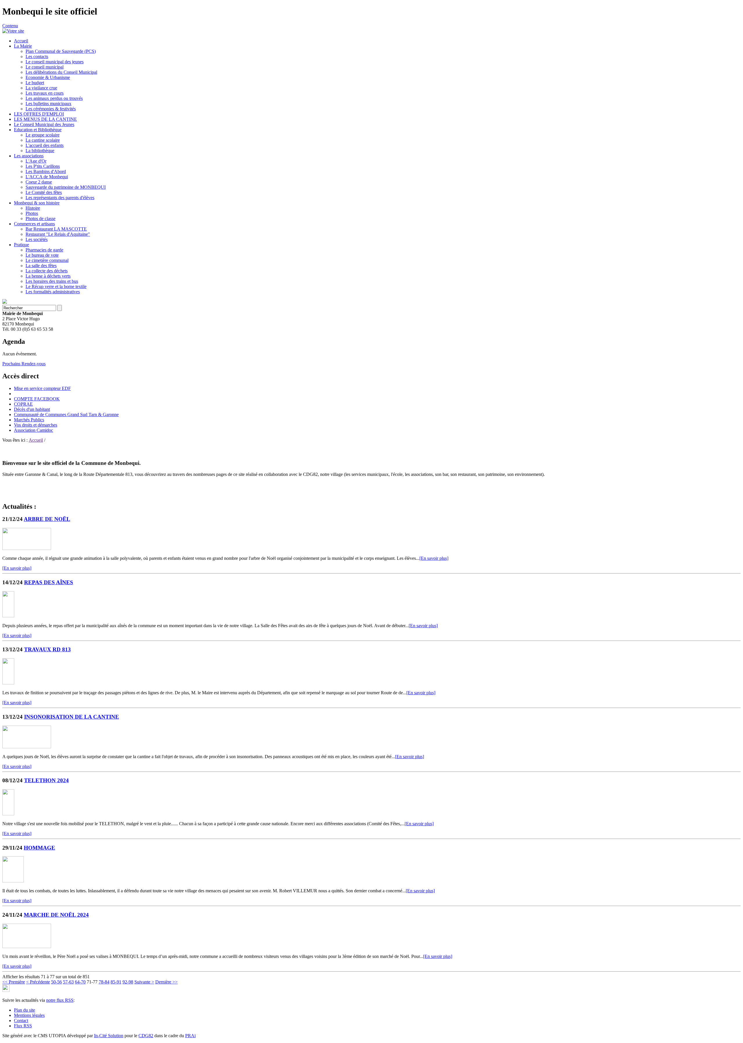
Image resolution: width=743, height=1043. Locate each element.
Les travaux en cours (45, 93)
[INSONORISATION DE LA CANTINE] (26, 746)
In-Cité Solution (108, 1035)
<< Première (13, 981)
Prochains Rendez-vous (24, 363)
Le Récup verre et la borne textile (56, 286)
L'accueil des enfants (45, 145)
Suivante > (144, 981)
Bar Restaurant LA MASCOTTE (56, 228)
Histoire (33, 208)
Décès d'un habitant (32, 409)
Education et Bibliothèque (38, 129)
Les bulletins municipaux (48, 103)
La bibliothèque (40, 150)
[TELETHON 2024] (8, 813)
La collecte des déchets (47, 270)
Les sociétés (37, 239)
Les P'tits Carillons (43, 166)
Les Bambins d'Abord (46, 171)
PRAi (190, 1035)
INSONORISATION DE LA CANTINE (71, 717)
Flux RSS (23, 1025)
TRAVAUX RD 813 (47, 649)
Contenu (10, 25)
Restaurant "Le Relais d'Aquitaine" (58, 234)
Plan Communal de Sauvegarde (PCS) (61, 51)
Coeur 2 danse (39, 181)
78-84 (104, 981)
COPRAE (23, 404)
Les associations (29, 155)
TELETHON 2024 (46, 780)
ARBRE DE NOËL (47, 519)
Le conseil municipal (45, 66)
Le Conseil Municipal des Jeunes (44, 124)
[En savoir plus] (433, 558)
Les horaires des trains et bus (52, 281)
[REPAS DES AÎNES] (8, 615)
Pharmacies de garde (44, 249)
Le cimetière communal (47, 260)
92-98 (127, 981)
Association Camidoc (33, 430)
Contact (21, 1020)
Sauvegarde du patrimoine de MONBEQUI (66, 187)
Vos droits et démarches (35, 424)
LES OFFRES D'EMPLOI (39, 114)
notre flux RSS (59, 1000)
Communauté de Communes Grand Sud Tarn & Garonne (66, 414)
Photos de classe (40, 218)
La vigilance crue (41, 87)
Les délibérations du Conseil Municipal (61, 72)
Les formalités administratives (53, 291)
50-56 (56, 981)
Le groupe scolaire (42, 134)
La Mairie (23, 46)
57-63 (68, 981)
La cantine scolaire (43, 140)
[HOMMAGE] (13, 880)
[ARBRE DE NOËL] (26, 548)
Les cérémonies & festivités (51, 108)
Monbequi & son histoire (36, 202)
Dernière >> (166, 981)
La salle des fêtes (41, 265)
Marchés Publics (29, 419)
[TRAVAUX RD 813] (8, 682)
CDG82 (145, 1035)
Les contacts (37, 56)
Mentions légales (29, 1015)
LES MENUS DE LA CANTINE (45, 119)
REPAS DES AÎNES (48, 582)
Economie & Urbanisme (48, 77)
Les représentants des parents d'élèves (60, 197)
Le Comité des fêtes (44, 192)
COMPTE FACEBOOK (37, 398)
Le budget (35, 82)
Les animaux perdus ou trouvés (54, 98)
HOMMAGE (39, 848)
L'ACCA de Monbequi (47, 176)
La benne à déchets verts (48, 276)
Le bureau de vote (42, 255)
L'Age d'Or (36, 161)
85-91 (116, 981)
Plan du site (24, 1010)
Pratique (21, 244)
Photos (32, 213)
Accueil (21, 40)
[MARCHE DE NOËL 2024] (26, 946)
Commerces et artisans (34, 223)
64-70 (80, 981)
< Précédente (38, 981)
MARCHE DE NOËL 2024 (56, 915)
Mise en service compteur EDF (42, 388)
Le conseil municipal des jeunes (55, 61)
